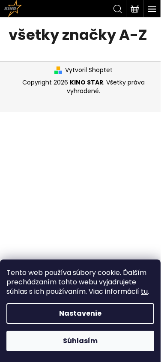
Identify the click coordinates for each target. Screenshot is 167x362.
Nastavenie (80, 313)
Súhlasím (80, 341)
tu (144, 291)
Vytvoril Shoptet (89, 70)
